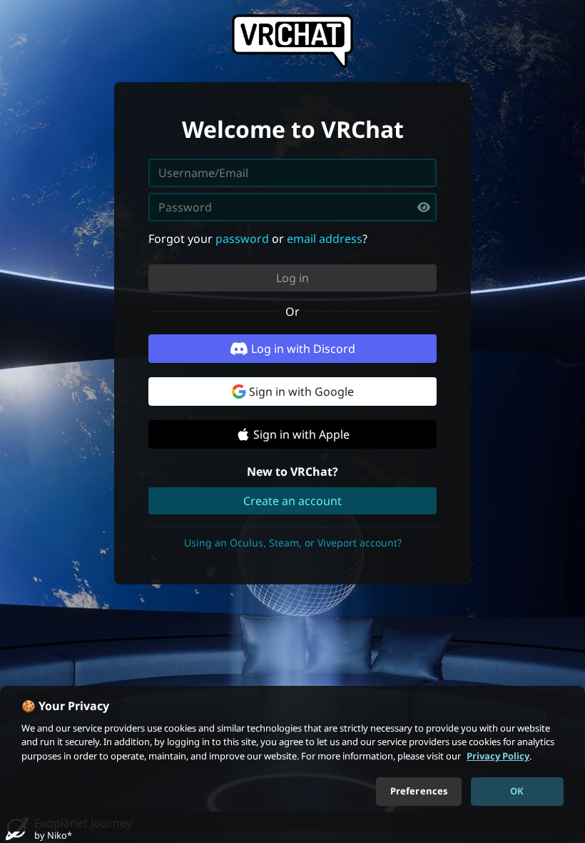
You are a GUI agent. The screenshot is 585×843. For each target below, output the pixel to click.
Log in (292, 278)
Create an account (292, 501)
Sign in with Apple (301, 434)
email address (324, 238)
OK (517, 790)
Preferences (418, 790)
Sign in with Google (301, 391)
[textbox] (292, 207)
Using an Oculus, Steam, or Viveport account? (293, 542)
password (242, 238)
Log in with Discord (303, 348)
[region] (292, 759)
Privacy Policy (498, 755)
